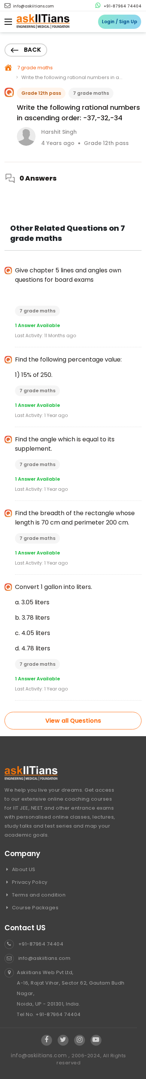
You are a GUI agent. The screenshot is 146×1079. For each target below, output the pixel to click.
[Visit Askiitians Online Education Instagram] (79, 1040)
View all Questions (73, 720)
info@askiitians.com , (41, 1055)
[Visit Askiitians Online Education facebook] (46, 1040)
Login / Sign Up (119, 21)
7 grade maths (35, 67)
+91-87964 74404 (122, 6)
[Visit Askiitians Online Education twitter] (63, 1040)
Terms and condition (38, 894)
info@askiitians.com (33, 6)
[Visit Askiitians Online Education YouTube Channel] (96, 1040)
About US (23, 869)
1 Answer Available (37, 325)
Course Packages (34, 907)
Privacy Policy (29, 882)
